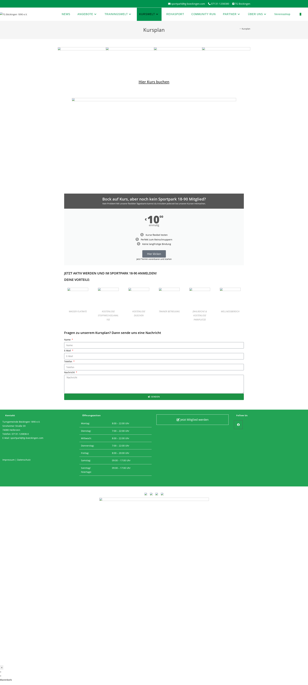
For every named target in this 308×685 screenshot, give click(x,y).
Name (67, 339)
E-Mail (68, 350)
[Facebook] (238, 424)
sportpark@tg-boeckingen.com (26, 437)
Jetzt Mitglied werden (194, 419)
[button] (60, 47)
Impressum (8, 459)
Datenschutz (24, 459)
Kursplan (246, 28)
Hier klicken (154, 254)
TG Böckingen (242, 3)
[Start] (238, 28)
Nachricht (69, 372)
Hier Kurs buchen (154, 81)
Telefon (68, 361)
